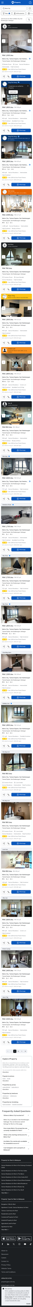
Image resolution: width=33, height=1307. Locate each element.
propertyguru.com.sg (7, 1285)
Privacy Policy (5, 1265)
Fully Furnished (7, 1104)
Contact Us (5, 1261)
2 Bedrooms (13, 1095)
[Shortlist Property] (29, 32)
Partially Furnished (17, 1104)
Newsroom (4, 1254)
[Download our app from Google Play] (24, 1238)
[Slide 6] (19, 50)
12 (18, 1051)
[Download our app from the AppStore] (8, 1238)
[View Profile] (16, 26)
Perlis (4, 1078)
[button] (28, 86)
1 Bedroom (6, 1095)
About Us (4, 1250)
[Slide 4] (16, 50)
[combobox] (16, 8)
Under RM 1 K (15, 1087)
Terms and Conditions (8, 1272)
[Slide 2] (13, 50)
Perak (8, 1078)
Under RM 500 (6, 1087)
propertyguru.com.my (8, 1282)
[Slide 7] (20, 50)
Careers (3, 1258)
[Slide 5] (17, 50)
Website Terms (6, 1268)
